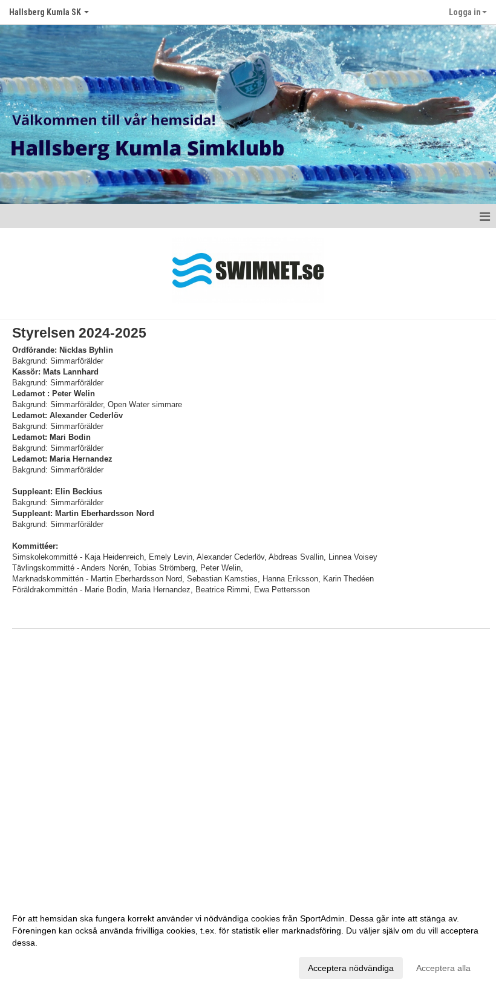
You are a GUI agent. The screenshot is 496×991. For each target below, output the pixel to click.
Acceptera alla (443, 968)
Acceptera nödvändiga (351, 968)
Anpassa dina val (44, 966)
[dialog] (248, 942)
